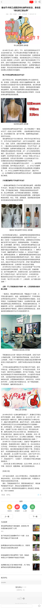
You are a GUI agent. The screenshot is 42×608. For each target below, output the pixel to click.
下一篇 (35, 516)
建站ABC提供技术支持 (21, 603)
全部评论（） (21, 590)
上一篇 (7, 516)
